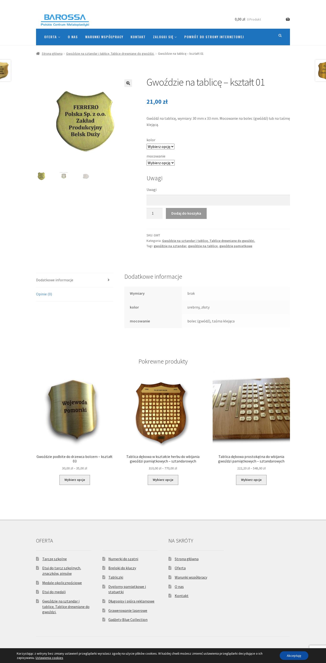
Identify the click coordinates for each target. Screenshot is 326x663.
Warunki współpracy (104, 36)
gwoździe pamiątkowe (235, 246)
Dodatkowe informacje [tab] (54, 279)
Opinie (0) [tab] (44, 294)
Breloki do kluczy (122, 567)
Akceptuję (294, 655)
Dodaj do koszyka (186, 213)
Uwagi (152, 189)
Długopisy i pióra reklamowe (131, 601)
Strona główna (52, 53)
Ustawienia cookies (49, 658)
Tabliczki (115, 577)
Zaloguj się (163, 36)
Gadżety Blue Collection (127, 619)
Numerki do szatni (123, 558)
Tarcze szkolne (54, 558)
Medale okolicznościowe (62, 582)
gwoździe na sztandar (170, 246)
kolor (151, 139)
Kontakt (138, 36)
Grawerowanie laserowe (127, 610)
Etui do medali (54, 591)
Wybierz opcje (74, 480)
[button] (128, 83)
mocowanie (156, 156)
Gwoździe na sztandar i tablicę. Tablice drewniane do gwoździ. (110, 53)
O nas (73, 36)
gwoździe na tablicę (203, 246)
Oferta (51, 36)
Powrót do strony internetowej (214, 36)
